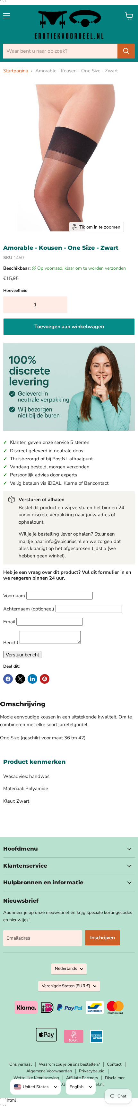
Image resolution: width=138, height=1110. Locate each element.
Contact (114, 1064)
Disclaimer (115, 1078)
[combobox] (31, 1087)
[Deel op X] (20, 679)
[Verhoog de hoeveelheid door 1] (60, 304)
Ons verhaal (20, 1064)
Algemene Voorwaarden (49, 1071)
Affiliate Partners (82, 1078)
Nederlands (66, 968)
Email (9, 621)
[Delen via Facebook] (8, 679)
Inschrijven (102, 937)
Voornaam (14, 595)
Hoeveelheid (15, 290)
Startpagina (15, 71)
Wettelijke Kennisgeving (36, 1078)
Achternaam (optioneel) (28, 609)
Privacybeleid (92, 1071)
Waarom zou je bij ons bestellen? (69, 1064)
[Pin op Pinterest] (44, 679)
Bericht (10, 642)
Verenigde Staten (66, 986)
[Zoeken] (126, 51)
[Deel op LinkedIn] (32, 679)
